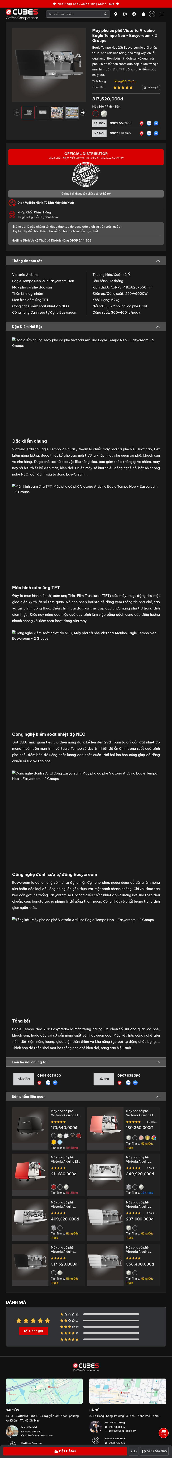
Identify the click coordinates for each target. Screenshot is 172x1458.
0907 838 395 (120, 133)
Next (83, 112)
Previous (17, 112)
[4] (141, 133)
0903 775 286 (117, 1442)
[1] (141, 123)
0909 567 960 (121, 123)
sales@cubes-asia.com (39, 1435)
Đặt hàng (67, 1451)
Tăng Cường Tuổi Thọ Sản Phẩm (37, 215)
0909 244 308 (80, 240)
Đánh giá (152, 87)
